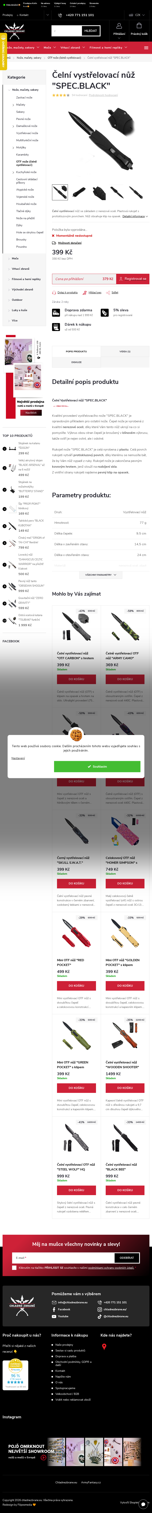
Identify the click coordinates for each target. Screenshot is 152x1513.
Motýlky (21, 147)
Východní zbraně (22, 289)
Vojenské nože (25, 197)
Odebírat (127, 1258)
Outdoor (17, 300)
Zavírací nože (24, 97)
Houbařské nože (26, 204)
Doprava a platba (65, 1356)
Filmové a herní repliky (26, 279)
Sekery (20, 112)
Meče (15, 258)
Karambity (22, 155)
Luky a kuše (19, 310)
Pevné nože (23, 119)
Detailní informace (134, 216)
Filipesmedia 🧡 (27, 1505)
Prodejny (8, 15)
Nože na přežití (25, 218)
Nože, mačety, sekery (25, 90)
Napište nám (63, 1376)
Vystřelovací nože (27, 133)
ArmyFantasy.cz (91, 1482)
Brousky (21, 239)
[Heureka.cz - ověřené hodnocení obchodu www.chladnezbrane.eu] (15, 1374)
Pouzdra (21, 247)
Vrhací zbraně (20, 269)
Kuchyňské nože (26, 172)
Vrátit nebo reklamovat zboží (73, 1399)
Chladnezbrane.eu (66, 1482)
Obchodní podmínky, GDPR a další (73, 1363)
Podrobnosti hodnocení (103, 95)
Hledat (91, 31)
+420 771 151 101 (115, 1302)
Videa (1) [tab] (125, 351)
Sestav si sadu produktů (70, 1350)
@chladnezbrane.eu (116, 1316)
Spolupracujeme (65, 1388)
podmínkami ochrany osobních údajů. (111, 1268)
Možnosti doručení (70, 243)
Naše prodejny (64, 1345)
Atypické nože (25, 190)
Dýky (19, 225)
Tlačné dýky (23, 211)
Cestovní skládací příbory (26, 181)
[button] (76, 683)
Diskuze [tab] (76, 362)
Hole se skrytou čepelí (29, 232)
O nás (59, 1382)
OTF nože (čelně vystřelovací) (26, 163)
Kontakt (24, 15)
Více (14, 320)
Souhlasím (100, 766)
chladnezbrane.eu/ (115, 1309)
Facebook (64, 1309)
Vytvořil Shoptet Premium (134, 1502)
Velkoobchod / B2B (67, 1394)
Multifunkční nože (27, 140)
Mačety (20, 105)
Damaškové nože (26, 126)
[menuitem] (22, 48)
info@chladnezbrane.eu (72, 1302)
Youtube (63, 1316)
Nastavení (18, 758)
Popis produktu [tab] (76, 351)
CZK (137, 15)
